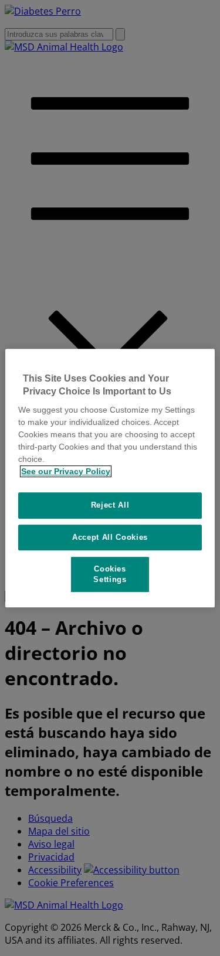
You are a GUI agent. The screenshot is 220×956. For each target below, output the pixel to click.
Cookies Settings (109, 574)
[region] (109, 478)
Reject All (110, 505)
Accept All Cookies (110, 537)
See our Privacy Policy (65, 471)
